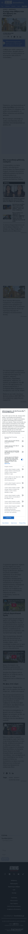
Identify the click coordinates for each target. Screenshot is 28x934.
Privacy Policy (22, 523)
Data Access (14, 523)
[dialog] (14, 467)
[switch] (22, 441)
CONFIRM (8, 517)
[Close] (25, 411)
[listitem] (14, 438)
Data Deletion (5, 523)
